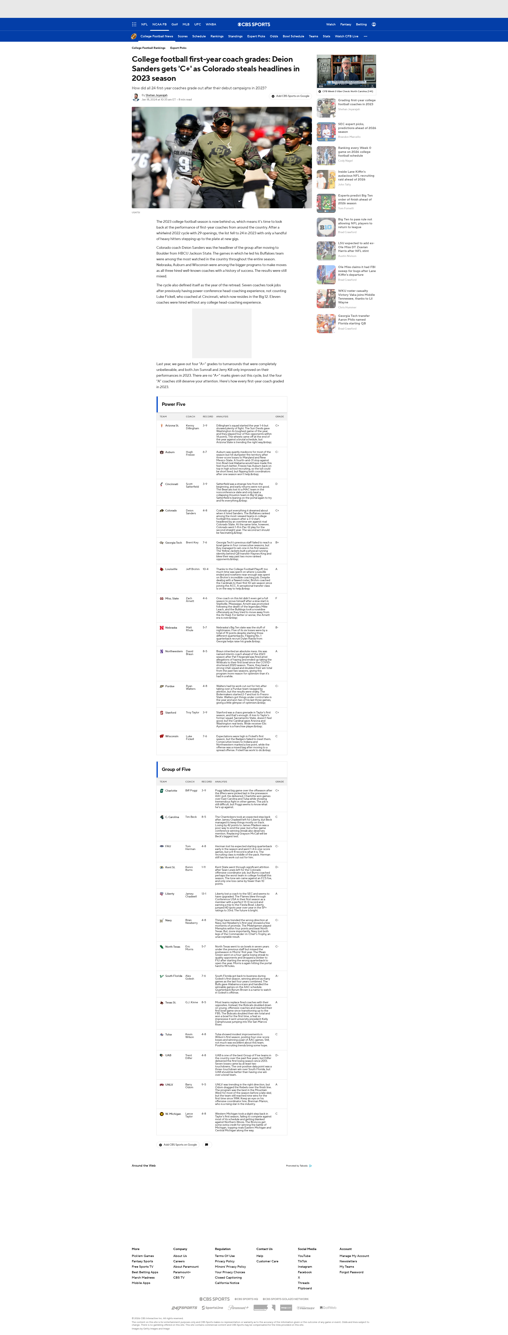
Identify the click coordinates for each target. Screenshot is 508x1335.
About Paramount (186, 1267)
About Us (180, 1256)
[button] (366, 36)
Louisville (171, 569)
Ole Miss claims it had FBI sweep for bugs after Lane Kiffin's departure (357, 271)
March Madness (143, 1278)
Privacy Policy (225, 1261)
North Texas (172, 947)
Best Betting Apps (145, 1272)
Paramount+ (182, 1272)
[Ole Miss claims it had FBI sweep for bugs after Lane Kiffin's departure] (326, 274)
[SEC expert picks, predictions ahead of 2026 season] (326, 131)
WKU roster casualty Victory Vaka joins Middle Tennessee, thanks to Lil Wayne (356, 296)
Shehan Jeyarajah (156, 95)
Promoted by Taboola (297, 1165)
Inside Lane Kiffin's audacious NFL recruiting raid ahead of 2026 (356, 175)
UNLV (169, 1085)
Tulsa (168, 1034)
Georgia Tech (173, 543)
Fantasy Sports (142, 1261)
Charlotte (171, 791)
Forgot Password (352, 1272)
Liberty (169, 894)
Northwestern (174, 651)
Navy (168, 920)
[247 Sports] (184, 1307)
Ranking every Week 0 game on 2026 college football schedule (354, 151)
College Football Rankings (148, 48)
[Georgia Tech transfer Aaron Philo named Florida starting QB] (326, 323)
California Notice (227, 1279)
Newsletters (348, 1261)
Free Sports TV (142, 1267)
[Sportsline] (212, 1307)
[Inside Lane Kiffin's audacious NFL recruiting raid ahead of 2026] (326, 179)
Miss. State (172, 598)
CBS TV (179, 1278)
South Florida (173, 976)
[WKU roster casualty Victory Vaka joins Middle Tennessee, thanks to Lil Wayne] (326, 298)
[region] (346, 71)
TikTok (302, 1261)
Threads (303, 1283)
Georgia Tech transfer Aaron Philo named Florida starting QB (354, 319)
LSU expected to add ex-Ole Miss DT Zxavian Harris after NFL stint (356, 247)
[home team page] (162, 426)
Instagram (305, 1267)
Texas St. (170, 1002)
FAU (168, 846)
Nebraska (171, 628)
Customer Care (267, 1261)
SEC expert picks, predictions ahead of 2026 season (357, 128)
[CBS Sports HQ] (246, 1299)
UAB (168, 1055)
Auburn (170, 452)
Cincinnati (171, 484)
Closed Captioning (228, 1274)
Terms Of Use (225, 1256)
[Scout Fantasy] (306, 1308)
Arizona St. (172, 425)
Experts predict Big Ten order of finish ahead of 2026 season (355, 199)
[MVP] (286, 1306)
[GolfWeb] (328, 1308)
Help (259, 1256)
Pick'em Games (143, 1256)
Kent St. (170, 867)
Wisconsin (171, 736)
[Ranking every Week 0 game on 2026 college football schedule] (326, 155)
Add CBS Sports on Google (292, 96)
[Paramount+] (238, 1307)
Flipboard (305, 1288)
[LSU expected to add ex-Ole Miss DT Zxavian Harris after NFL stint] (326, 250)
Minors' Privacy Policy (230, 1267)
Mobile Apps (141, 1283)
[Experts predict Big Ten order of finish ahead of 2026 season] (326, 203)
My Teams (347, 1267)
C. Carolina (172, 817)
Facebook (305, 1272)
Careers (179, 1261)
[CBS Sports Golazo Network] (286, 1299)
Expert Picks (178, 48)
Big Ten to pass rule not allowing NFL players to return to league (355, 223)
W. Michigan (173, 1114)
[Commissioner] (264, 1306)
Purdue (169, 686)
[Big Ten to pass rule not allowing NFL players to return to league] (326, 227)
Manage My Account (354, 1256)
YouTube (304, 1256)
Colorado (171, 510)
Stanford (170, 713)
